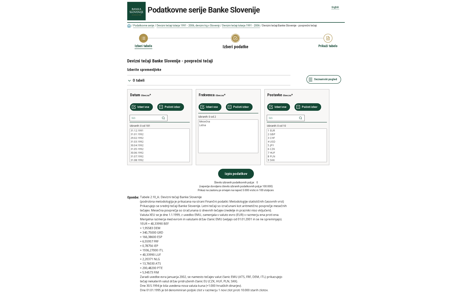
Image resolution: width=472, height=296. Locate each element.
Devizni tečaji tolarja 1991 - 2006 (241, 25)
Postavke (274, 95)
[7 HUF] (297, 153)
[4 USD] (297, 141)
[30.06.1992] (160, 153)
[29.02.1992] (160, 138)
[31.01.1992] (160, 134)
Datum (135, 95)
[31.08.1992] (160, 160)
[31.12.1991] (160, 130)
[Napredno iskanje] (163, 118)
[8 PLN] (297, 156)
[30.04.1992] (160, 145)
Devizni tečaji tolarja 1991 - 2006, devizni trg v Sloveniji (188, 25)
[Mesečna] (228, 121)
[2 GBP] (297, 134)
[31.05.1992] (160, 149)
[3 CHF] (297, 138)
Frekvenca (207, 95)
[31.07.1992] (160, 156)
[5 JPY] (297, 145)
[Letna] (228, 125)
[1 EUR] (297, 130)
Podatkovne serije (143, 25)
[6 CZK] (297, 149)
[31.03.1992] (160, 141)
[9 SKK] (297, 160)
